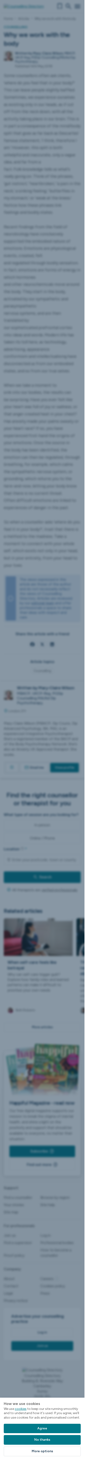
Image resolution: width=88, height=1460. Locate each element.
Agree (42, 1428)
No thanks (42, 1440)
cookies (21, 1409)
